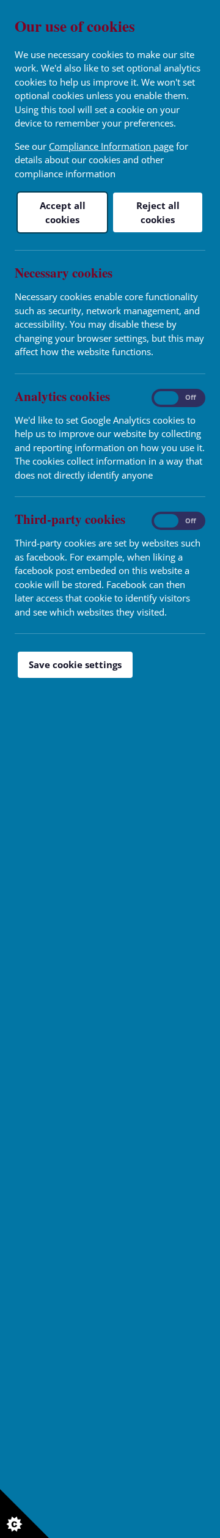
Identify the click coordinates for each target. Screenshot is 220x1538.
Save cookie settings (75, 664)
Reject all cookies (158, 212)
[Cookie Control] (24, 1513)
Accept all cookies (63, 212)
